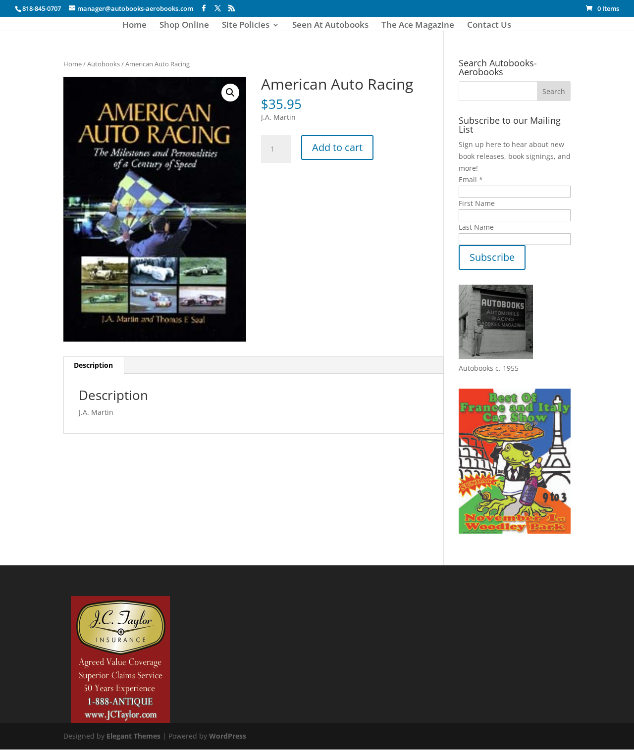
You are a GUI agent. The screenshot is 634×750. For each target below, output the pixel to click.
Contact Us (489, 25)
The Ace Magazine (417, 25)
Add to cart (337, 147)
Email (471, 179)
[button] (230, 92)
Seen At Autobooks (330, 25)
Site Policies (245, 25)
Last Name (476, 227)
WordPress (227, 736)
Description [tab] (93, 365)
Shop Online (184, 25)
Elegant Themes (133, 736)
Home (134, 25)
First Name (477, 203)
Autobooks (103, 63)
